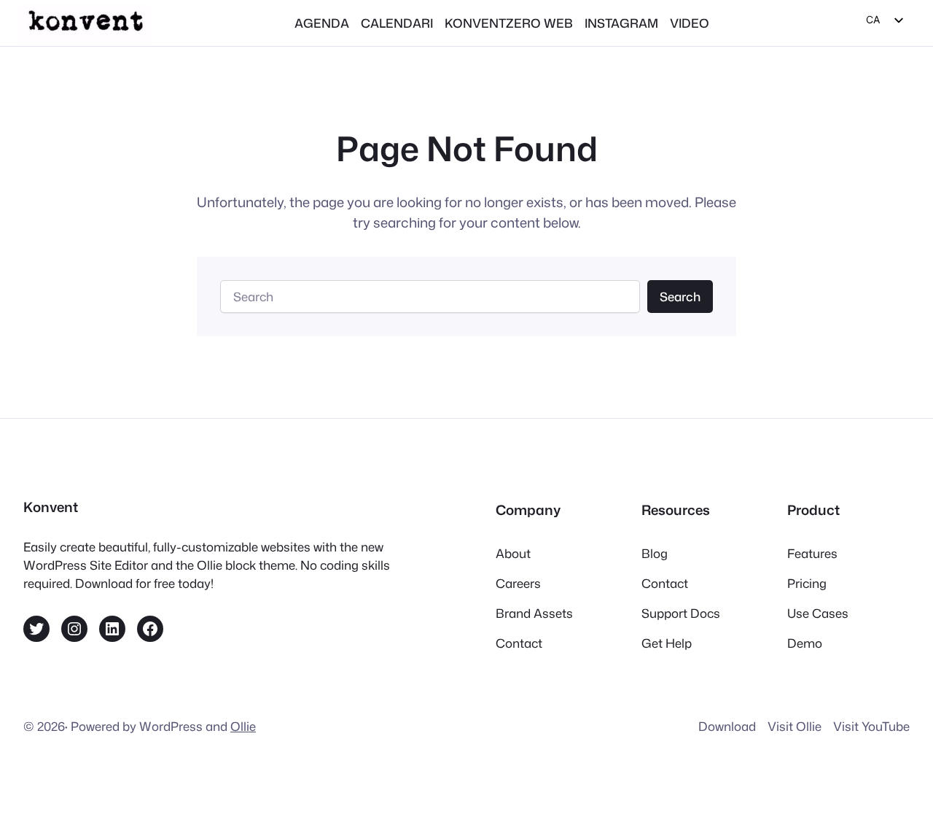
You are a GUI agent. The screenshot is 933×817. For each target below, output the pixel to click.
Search (680, 296)
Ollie (243, 726)
